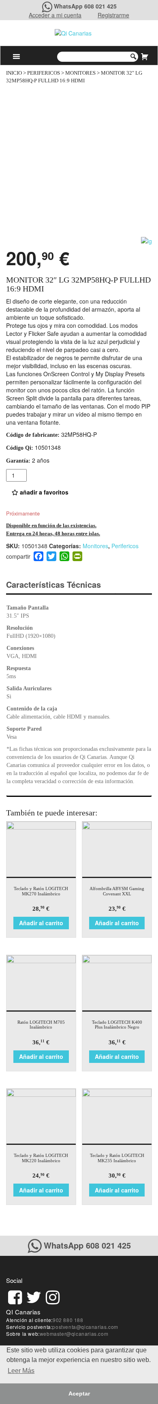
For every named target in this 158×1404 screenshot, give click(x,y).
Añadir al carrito (41, 923)
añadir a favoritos (43, 492)
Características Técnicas (53, 584)
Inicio (14, 73)
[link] (15, 1296)
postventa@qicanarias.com (85, 1326)
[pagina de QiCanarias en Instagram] (53, 1296)
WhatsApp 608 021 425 (85, 6)
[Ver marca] (146, 240)
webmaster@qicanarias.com (74, 1333)
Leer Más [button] (21, 1370)
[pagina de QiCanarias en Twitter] (33, 1296)
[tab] (60, 585)
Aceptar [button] (79, 1393)
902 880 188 (68, 1319)
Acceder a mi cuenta (55, 15)
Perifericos (43, 73)
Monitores (80, 73)
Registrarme (113, 15)
